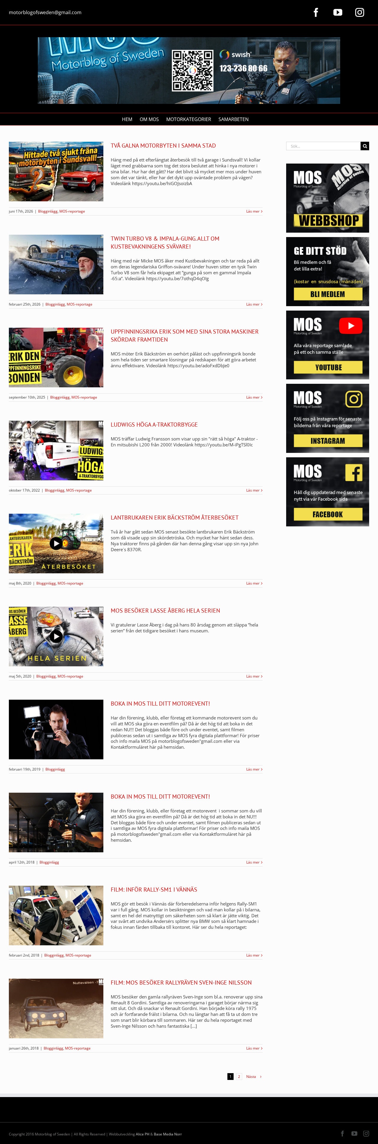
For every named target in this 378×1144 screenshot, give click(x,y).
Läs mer (253, 211)
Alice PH (142, 1134)
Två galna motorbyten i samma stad (163, 145)
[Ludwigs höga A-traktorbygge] (56, 450)
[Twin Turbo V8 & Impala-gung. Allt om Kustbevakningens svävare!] (56, 264)
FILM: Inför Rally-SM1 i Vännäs (154, 889)
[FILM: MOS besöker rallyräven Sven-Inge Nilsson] (56, 1008)
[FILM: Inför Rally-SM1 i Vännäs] (56, 915)
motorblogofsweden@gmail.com (45, 12)
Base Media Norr (168, 1134)
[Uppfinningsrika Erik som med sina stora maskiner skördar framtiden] (56, 357)
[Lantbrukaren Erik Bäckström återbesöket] (56, 543)
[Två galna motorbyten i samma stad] (56, 171)
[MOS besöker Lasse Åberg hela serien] (56, 636)
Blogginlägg (48, 211)
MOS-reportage (72, 211)
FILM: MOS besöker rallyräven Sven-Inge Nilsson (181, 982)
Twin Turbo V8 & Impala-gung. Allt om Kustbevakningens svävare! (165, 242)
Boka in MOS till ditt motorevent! (160, 703)
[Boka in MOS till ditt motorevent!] (56, 729)
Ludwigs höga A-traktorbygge (154, 424)
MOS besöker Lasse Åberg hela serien (165, 610)
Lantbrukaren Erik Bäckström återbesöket (175, 517)
